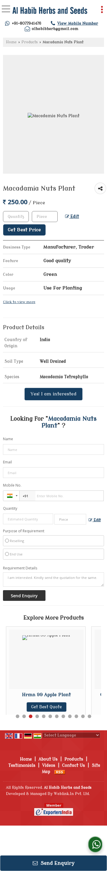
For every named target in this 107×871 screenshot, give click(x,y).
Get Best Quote (46, 707)
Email (7, 462)
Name (8, 438)
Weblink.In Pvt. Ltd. (72, 794)
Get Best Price (24, 229)
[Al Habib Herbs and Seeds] (49, 11)
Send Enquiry (57, 863)
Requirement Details (20, 568)
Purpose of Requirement (23, 531)
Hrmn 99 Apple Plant (46, 694)
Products (29, 42)
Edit (74, 216)
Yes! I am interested (53, 394)
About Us (48, 759)
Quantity (10, 508)
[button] (77, 23)
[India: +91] (11, 495)
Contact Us (73, 765)
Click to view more (19, 302)
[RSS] (59, 771)
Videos (48, 765)
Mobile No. (12, 485)
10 (76, 716)
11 (83, 716)
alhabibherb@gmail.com (55, 28)
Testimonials (21, 765)
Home (11, 42)
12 (89, 716)
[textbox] (45, 216)
